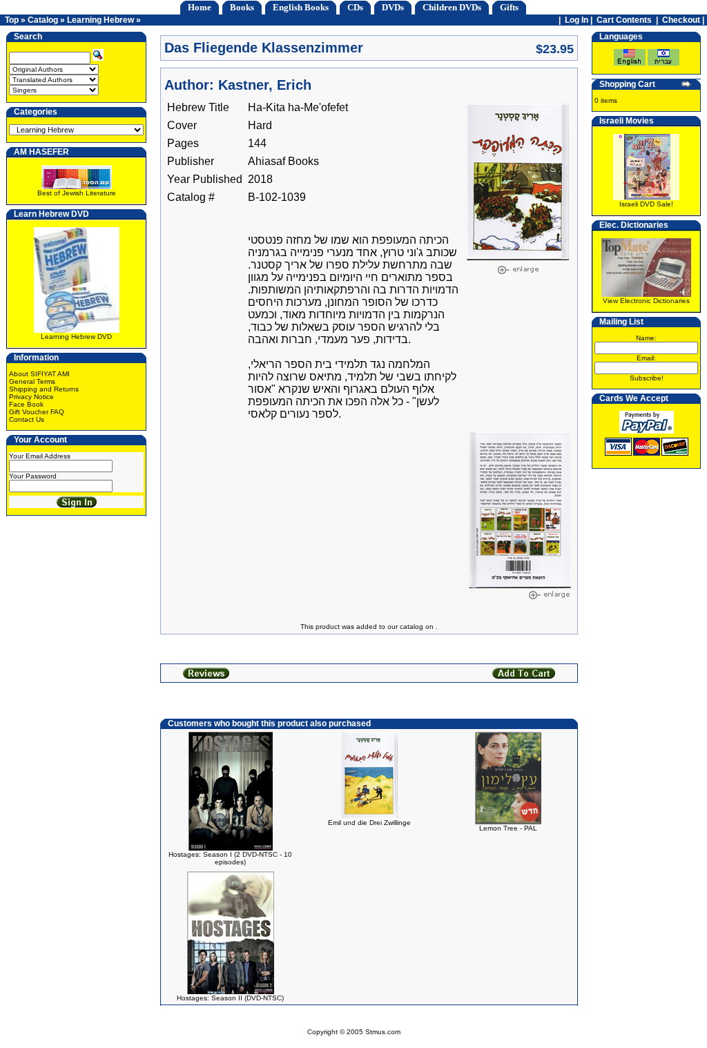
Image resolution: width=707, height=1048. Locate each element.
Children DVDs (452, 7)
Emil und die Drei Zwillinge (369, 822)
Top (12, 20)
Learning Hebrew (100, 20)
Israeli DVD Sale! (646, 204)
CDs (355, 7)
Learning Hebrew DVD (76, 336)
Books (242, 7)
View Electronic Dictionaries (646, 300)
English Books (301, 7)
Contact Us (26, 419)
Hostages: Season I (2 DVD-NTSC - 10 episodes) (230, 858)
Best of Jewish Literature (76, 193)
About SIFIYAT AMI (39, 374)
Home (199, 7)
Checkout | (684, 20)
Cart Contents (624, 20)
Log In (576, 20)
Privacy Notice (31, 396)
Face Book (26, 404)
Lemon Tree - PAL (508, 828)
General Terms (32, 381)
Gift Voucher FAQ (36, 412)
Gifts (509, 7)
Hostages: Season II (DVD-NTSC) (230, 998)
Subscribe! (647, 378)
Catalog (43, 20)
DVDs (393, 7)
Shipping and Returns (44, 389)
